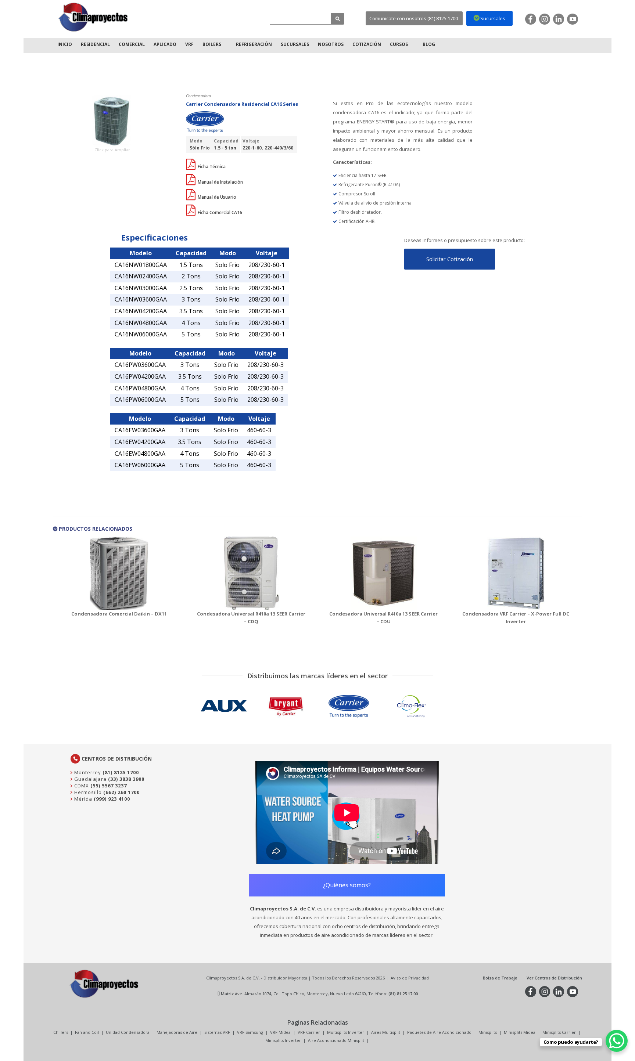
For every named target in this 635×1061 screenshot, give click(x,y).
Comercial (132, 44)
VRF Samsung (250, 1032)
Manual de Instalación (220, 182)
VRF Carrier (309, 1032)
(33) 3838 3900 (126, 779)
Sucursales (295, 44)
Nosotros (331, 44)
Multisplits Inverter (345, 1032)
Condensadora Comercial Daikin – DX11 (119, 613)
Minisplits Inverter (283, 1040)
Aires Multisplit (385, 1032)
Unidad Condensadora (128, 1032)
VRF (189, 44)
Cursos (399, 44)
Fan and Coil (87, 1032)
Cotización (366, 44)
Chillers (60, 1032)
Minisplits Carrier (559, 1032)
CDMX (81, 785)
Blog (429, 44)
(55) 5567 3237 (108, 785)
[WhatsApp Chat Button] (617, 1041)
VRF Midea (280, 1032)
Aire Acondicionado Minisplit (336, 1040)
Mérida (82, 798)
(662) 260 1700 (121, 792)
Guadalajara (90, 779)
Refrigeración (254, 44)
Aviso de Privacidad (410, 978)
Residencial (95, 44)
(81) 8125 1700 (121, 772)
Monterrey (87, 772)
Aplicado (165, 44)
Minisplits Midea (519, 1032)
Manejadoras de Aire (177, 1032)
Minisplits (487, 1032)
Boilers (211, 44)
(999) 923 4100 (112, 798)
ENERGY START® (374, 121)
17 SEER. (379, 175)
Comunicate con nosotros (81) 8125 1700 (413, 18)
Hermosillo (87, 792)
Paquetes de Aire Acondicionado (439, 1032)
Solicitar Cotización (449, 259)
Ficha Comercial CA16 (219, 212)
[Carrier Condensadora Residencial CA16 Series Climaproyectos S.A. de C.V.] (93, 17)
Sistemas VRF (217, 1032)
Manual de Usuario (216, 197)
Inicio (64, 44)
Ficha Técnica (211, 166)
